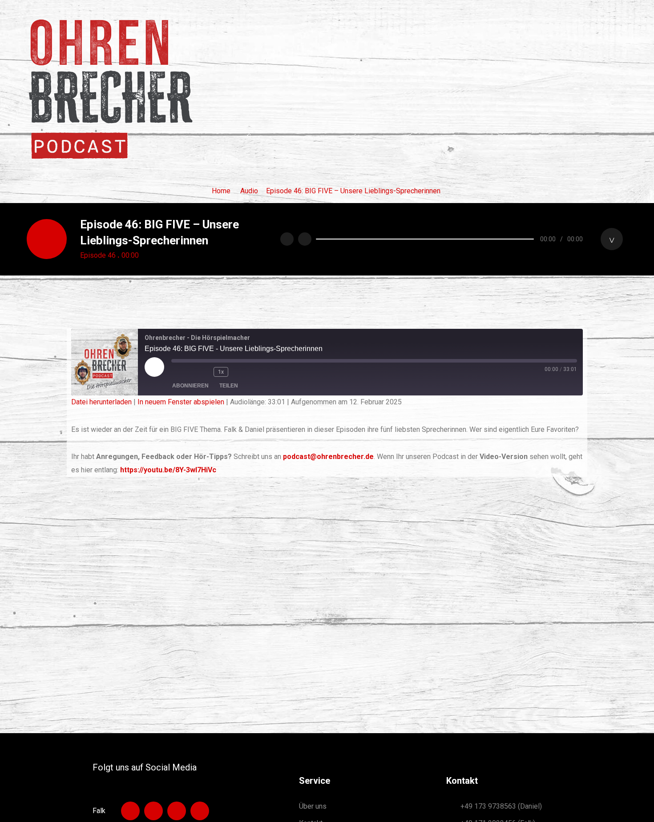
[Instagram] (153, 811)
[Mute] (612, 239)
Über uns (313, 806)
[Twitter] (199, 811)
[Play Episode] (154, 367)
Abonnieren (190, 386)
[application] (469, 239)
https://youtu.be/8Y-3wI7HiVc (168, 470)
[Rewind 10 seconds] (203, 372)
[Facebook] (176, 811)
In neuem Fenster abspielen (180, 402)
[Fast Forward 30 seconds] (244, 372)
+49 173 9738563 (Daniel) (501, 806)
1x (221, 372)
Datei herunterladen (101, 402)
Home (221, 191)
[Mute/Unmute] (182, 372)
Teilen (228, 386)
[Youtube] (130, 811)
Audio (249, 191)
